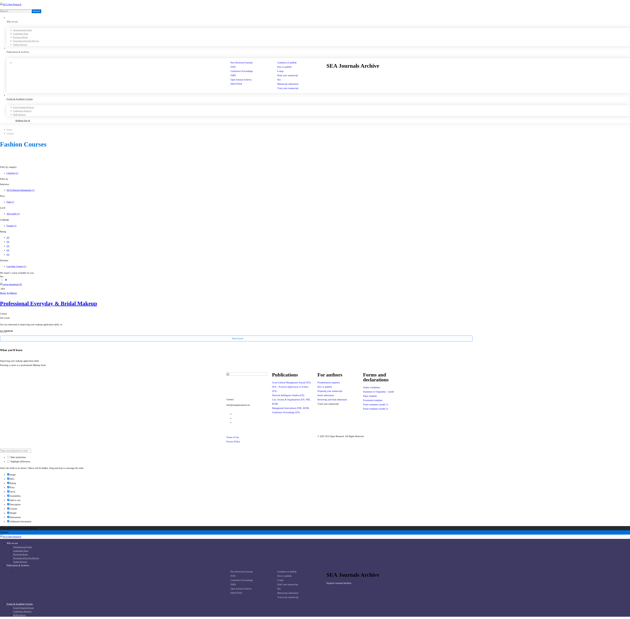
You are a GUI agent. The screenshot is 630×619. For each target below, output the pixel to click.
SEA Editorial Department (21, 190)
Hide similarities (18, 457)
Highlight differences (20, 461)
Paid (10, 202)
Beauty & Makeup (8, 293)
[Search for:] (16, 11)
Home (9, 129)
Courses (10, 133)
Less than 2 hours (16, 266)
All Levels (13, 214)
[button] (368, 74)
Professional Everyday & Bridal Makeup (48, 303)
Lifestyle (12, 173)
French (11, 226)
